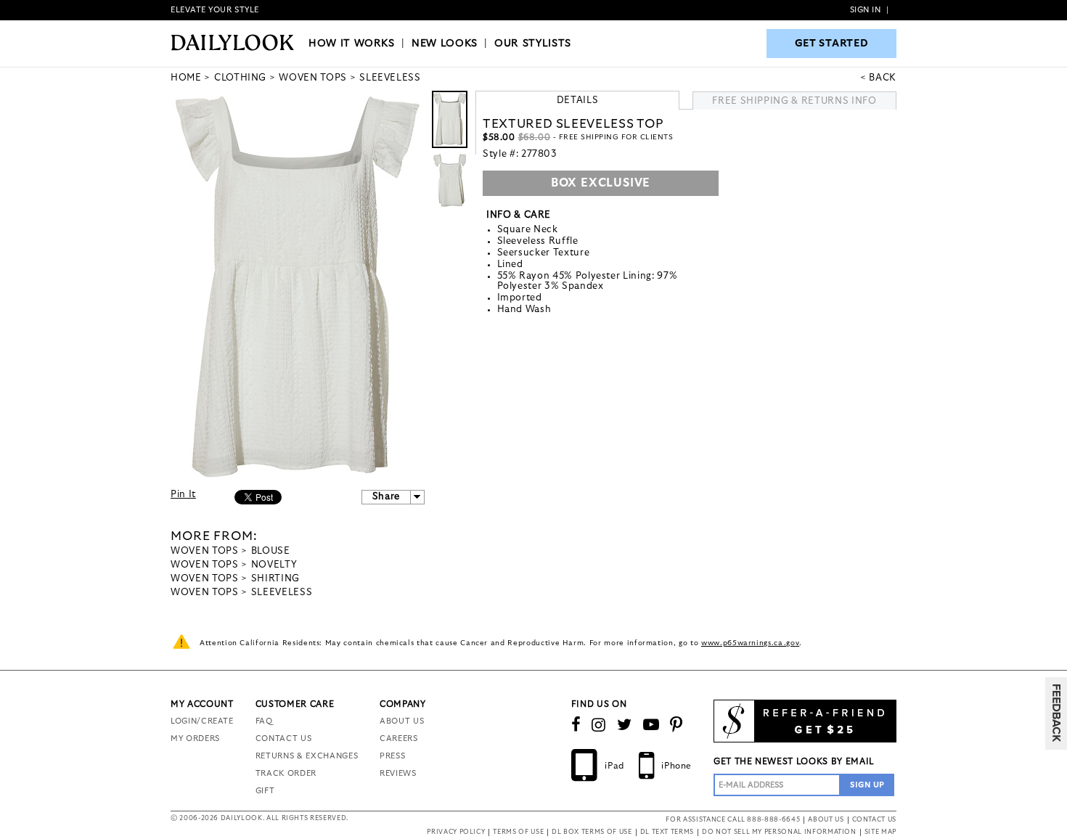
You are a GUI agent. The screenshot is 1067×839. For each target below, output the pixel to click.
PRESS (392, 756)
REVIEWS (398, 773)
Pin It (183, 494)
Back (882, 78)
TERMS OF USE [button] (518, 832)
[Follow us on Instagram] (599, 725)
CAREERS (399, 738)
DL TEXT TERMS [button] (667, 832)
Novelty (274, 565)
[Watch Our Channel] (651, 725)
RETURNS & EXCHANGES (306, 756)
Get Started (832, 43)
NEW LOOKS (445, 43)
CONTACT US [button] (874, 820)
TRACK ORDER (285, 773)
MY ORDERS (195, 738)
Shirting (275, 579)
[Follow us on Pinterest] (676, 725)
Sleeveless (282, 592)
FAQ (264, 721)
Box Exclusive (600, 183)
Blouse (270, 551)
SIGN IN (865, 10)
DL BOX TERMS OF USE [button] (591, 832)
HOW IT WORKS (351, 43)
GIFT (265, 791)
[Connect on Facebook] (576, 725)
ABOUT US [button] (825, 820)
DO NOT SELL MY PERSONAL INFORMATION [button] (779, 832)
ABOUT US (402, 721)
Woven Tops (205, 551)
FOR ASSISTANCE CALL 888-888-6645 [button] (733, 820)
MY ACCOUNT (202, 704)
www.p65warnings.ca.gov (750, 643)
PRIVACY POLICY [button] (456, 832)
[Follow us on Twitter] (624, 725)
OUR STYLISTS (532, 43)
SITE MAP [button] (880, 832)
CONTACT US (283, 738)
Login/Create (202, 721)
